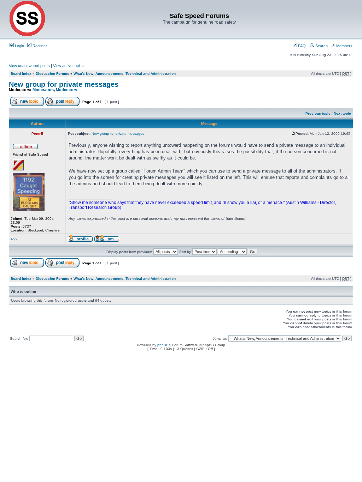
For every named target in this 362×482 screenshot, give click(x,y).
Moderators (43, 90)
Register (39, 46)
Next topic (342, 113)
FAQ (301, 46)
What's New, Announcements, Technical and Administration (125, 74)
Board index (21, 74)
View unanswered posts (29, 66)
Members (343, 46)
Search (321, 46)
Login (19, 46)
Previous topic (318, 113)
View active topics (68, 66)
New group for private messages (63, 84)
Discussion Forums (52, 74)
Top (14, 239)
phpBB (163, 345)
